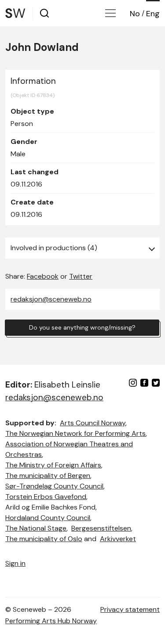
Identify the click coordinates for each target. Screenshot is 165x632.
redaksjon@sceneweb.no (51, 299)
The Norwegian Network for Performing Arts (75, 433)
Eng (153, 13)
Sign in (15, 563)
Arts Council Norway (92, 422)
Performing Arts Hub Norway (51, 620)
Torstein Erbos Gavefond (45, 496)
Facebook (43, 276)
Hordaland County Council (47, 517)
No (135, 13)
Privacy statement (130, 609)
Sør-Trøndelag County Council (54, 486)
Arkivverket (118, 538)
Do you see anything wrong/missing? (82, 327)
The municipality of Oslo (43, 538)
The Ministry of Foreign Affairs (53, 465)
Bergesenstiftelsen (101, 528)
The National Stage (35, 528)
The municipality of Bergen (47, 475)
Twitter (80, 276)
